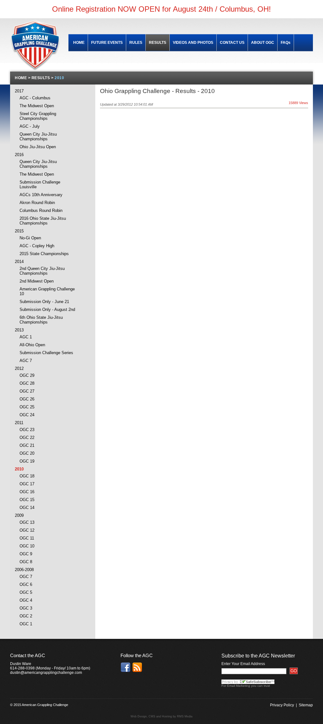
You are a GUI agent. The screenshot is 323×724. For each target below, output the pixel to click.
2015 (19, 231)
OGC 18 (27, 476)
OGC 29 (27, 375)
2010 (19, 469)
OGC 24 (27, 414)
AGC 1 (26, 337)
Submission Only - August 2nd (47, 309)
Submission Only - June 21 (44, 301)
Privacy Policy (282, 705)
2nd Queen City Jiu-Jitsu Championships (42, 271)
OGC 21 (27, 445)
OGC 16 (27, 491)
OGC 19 (27, 461)
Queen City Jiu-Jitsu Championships (38, 136)
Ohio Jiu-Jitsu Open (38, 146)
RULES (135, 42)
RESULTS (157, 42)
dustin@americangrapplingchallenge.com (46, 672)
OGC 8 (26, 561)
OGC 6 (26, 584)
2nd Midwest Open (37, 281)
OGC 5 (26, 592)
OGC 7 (26, 576)
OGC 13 (27, 522)
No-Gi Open (30, 238)
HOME (79, 42)
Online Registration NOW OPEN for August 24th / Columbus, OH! (161, 9)
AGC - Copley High (37, 245)
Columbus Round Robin (41, 210)
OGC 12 (27, 530)
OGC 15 (27, 499)
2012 (19, 368)
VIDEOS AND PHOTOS (193, 42)
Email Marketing (238, 685)
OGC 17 (27, 484)
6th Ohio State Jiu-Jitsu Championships (41, 319)
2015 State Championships (44, 253)
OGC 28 (27, 383)
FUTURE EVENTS (107, 42)
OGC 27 (27, 391)
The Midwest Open (37, 105)
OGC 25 (27, 407)
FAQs (286, 42)
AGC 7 (26, 360)
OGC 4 (26, 600)
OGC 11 (27, 538)
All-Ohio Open (32, 344)
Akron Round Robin (37, 202)
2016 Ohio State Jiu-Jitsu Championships (43, 220)
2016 (19, 154)
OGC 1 (26, 624)
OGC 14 (27, 507)
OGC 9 (26, 554)
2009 (19, 515)
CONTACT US (232, 42)
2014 (19, 261)
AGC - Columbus (35, 98)
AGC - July (30, 126)
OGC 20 (27, 453)
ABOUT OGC (262, 42)
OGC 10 (27, 546)
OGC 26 (27, 399)
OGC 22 (27, 437)
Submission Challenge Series (46, 352)
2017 (19, 91)
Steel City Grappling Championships (38, 116)
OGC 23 (27, 429)
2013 (19, 330)
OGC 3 (26, 608)
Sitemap (306, 705)
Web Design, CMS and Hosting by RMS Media (161, 716)
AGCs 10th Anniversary (41, 194)
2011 (19, 422)
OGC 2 (26, 616)
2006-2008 (24, 569)
